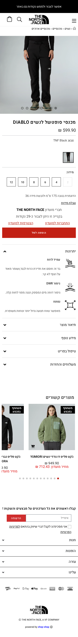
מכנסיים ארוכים (41, 29)
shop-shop (43, 627)
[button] (58, 478)
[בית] (74, 29)
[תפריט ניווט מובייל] (74, 20)
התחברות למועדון (57, 223)
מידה (70, 172)
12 (11, 182)
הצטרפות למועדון (20, 223)
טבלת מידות (68, 203)
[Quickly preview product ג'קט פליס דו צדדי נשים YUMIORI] (33, 446)
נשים (67, 29)
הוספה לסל (39, 233)
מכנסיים (57, 29)
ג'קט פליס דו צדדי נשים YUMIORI (51, 456)
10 (22, 182)
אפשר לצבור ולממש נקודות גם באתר (39, 6)
